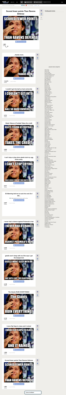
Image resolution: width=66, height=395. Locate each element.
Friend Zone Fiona (48, 117)
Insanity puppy (47, 145)
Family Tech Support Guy (49, 110)
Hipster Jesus (47, 135)
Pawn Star (46, 171)
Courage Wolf (47, 95)
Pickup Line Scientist (49, 173)
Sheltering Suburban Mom (49, 203)
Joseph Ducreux (48, 150)
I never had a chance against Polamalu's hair (19, 221)
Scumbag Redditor (48, 196)
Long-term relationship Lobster (50, 156)
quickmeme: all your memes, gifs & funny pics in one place (5, 2)
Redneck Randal (48, 182)
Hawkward (46, 127)
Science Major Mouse (49, 190)
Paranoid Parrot (47, 169)
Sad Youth (46, 186)
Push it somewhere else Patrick (50, 177)
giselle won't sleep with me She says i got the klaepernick (19, 257)
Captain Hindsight (48, 89)
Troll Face (46, 221)
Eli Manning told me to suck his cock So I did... (18, 195)
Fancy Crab (47, 111)
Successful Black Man (49, 214)
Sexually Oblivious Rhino (49, 200)
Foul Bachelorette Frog (49, 116)
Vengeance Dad (47, 223)
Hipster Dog (47, 133)
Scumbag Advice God (49, 191)
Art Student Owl (48, 78)
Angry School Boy (48, 73)
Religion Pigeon (47, 183)
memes (35, 5)
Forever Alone (47, 113)
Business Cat (47, 85)
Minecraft (46, 157)
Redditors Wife (47, 180)
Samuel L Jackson (48, 188)
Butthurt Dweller (48, 88)
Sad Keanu (47, 185)
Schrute (46, 189)
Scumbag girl (47, 194)
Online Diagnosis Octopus (49, 164)
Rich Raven (47, 184)
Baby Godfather (47, 79)
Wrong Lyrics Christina (49, 224)
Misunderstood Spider (49, 160)
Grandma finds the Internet (50, 124)
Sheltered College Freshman (50, 201)
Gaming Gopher (47, 121)
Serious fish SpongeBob (49, 199)
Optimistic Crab (47, 166)
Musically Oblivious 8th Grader (50, 161)
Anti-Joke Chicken (48, 77)
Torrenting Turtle (48, 219)
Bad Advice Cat (47, 80)
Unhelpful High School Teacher (50, 222)
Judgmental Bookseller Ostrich (50, 151)
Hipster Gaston (47, 134)
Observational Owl (48, 163)
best (17, 2)
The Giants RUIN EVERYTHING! (18, 292)
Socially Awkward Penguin (49, 210)
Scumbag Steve (48, 197)
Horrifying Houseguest (49, 139)
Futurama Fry (47, 118)
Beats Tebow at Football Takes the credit (19, 123)
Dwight (46, 104)
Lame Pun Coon (48, 153)
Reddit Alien (47, 179)
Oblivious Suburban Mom (49, 162)
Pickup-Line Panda (48, 174)
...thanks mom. (19, 55)
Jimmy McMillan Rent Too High (50, 147)
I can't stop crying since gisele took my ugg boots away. (18, 158)
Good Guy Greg (47, 123)
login (62, 2)
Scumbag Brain (47, 192)
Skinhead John (47, 206)
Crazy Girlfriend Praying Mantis (50, 96)
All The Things (47, 72)
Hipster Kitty (47, 136)
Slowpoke (46, 207)
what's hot (12, 2)
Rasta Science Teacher (49, 178)
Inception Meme (48, 144)
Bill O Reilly (47, 84)
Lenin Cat (46, 155)
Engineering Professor (49, 105)
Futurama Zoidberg (48, 119)
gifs (38, 5)
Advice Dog (47, 69)
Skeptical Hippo (47, 205)
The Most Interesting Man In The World (52, 217)
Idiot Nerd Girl (47, 141)
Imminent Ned (47, 143)
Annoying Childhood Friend (50, 74)
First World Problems (48, 112)
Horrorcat (46, 140)
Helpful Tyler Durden (48, 128)
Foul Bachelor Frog (48, 114)
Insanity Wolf (47, 146)
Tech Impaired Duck (48, 216)
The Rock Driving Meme (49, 218)
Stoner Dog (47, 212)
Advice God (47, 71)
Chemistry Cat (47, 90)
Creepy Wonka (47, 99)
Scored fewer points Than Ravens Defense (19, 360)
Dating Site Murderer (48, 100)
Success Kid (47, 213)
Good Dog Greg (47, 122)
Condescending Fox (48, 93)
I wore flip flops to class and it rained (19, 326)
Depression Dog (48, 101)
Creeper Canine (47, 97)
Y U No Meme (47, 227)
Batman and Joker (48, 82)
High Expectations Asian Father (50, 129)
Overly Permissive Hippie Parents (51, 168)
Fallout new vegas (48, 108)
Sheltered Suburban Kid (49, 202)
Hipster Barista (47, 132)
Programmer (47, 175)
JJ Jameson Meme (48, 149)
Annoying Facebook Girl (49, 75)
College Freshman (48, 91)
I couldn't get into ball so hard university (19, 89)
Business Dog (47, 86)
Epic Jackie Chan (48, 106)
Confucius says (47, 94)
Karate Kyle (47, 152)
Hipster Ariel (47, 130)
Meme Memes (47, 158)
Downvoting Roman (48, 102)
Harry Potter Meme (48, 138)
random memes (21, 2)
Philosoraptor (47, 172)
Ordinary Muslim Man (49, 167)
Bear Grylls (47, 83)
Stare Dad (46, 211)
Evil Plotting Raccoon (49, 107)
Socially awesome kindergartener (51, 208)
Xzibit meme (47, 225)
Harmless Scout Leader (49, 125)
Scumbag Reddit (48, 195)
